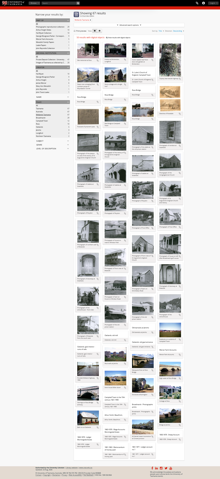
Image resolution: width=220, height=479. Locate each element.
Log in (212, 3)
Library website (72, 467)
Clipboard (197, 3)
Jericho (38, 130)
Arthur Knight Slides (43, 30)
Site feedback (88, 475)
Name (39, 96)
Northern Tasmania (43, 136)
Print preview (81, 31)
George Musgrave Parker (45, 77)
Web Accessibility (75, 475)
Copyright (47, 475)
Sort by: (155, 31)
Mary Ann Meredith (43, 86)
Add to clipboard (97, 60)
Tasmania (39, 108)
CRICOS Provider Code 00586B (89, 473)
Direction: (168, 31)
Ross (38, 124)
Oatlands (39, 127)
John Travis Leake (42, 92)
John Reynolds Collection (45, 48)
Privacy (64, 475)
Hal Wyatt (40, 74)
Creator (40, 67)
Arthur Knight (41, 80)
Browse (33, 3)
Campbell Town (42, 121)
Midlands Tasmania (43, 115)
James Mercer (41, 83)
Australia (39, 111)
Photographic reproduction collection (50, 27)
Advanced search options (129, 25)
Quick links (203, 3)
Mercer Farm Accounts (44, 39)
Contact (39, 475)
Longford (39, 133)
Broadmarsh (40, 118)
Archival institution (46, 53)
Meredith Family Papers (45, 42)
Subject (39, 140)
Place (39, 102)
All (37, 24)
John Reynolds (41, 89)
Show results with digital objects (118, 38)
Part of (40, 20)
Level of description (46, 148)
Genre (39, 144)
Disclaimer (56, 475)
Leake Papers (41, 45)
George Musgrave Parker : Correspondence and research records (60, 36)
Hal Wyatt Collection (43, 33)
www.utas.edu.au (85, 467)
